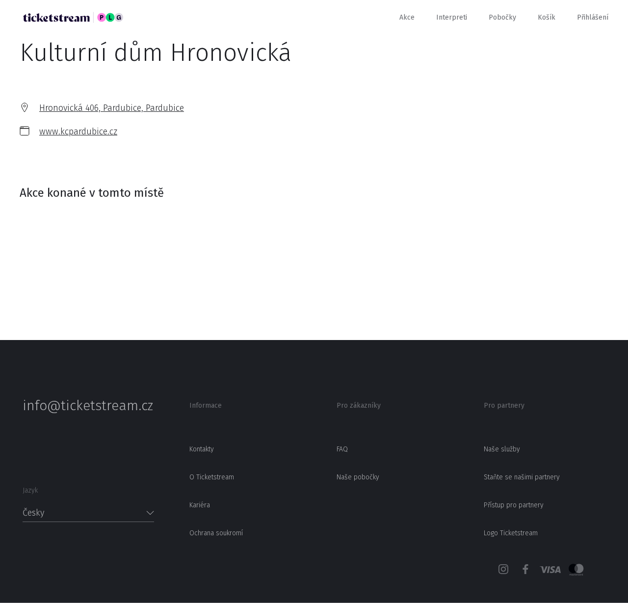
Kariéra (199, 505)
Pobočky (502, 17)
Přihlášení (592, 17)
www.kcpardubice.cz (78, 131)
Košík (546, 17)
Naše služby (502, 449)
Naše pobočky (358, 477)
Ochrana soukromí (216, 533)
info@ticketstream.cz (88, 406)
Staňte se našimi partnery (522, 477)
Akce (407, 17)
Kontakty (201, 449)
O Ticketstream (211, 477)
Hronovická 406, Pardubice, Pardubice (111, 108)
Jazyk (30, 490)
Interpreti (451, 17)
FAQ (342, 449)
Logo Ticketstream (511, 533)
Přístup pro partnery (514, 505)
